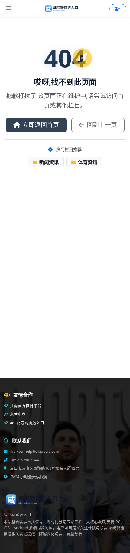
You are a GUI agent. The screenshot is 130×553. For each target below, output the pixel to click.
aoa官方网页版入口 (26, 422)
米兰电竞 (17, 414)
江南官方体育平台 (25, 405)
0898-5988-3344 (24, 459)
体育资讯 (87, 162)
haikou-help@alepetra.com (34, 451)
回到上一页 (102, 125)
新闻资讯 (48, 162)
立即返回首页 (41, 125)
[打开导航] (9, 8)
